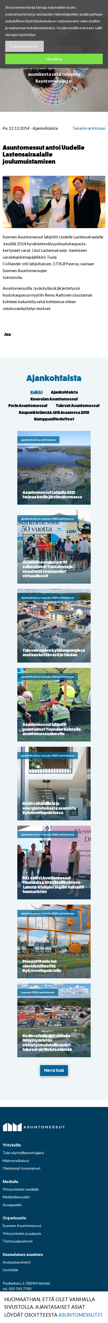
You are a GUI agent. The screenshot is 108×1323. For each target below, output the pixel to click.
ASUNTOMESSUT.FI (80, 1315)
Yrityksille (12, 1145)
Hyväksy (54, 58)
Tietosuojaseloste (18, 1241)
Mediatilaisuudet (16, 1197)
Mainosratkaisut (16, 1160)
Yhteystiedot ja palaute (22, 1233)
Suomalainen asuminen (23, 1254)
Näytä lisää (54, 1070)
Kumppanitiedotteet (54, 419)
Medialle (10, 1181)
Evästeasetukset (24, 46)
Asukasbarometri (17, 1262)
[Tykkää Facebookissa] (16, 334)
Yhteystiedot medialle (21, 1189)
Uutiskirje (10, 1269)
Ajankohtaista (54, 378)
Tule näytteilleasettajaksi (23, 1152)
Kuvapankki (12, 1204)
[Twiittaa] (23, 334)
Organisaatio (14, 1218)
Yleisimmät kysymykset (22, 1168)
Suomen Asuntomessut (22, 1225)
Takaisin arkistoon (88, 128)
